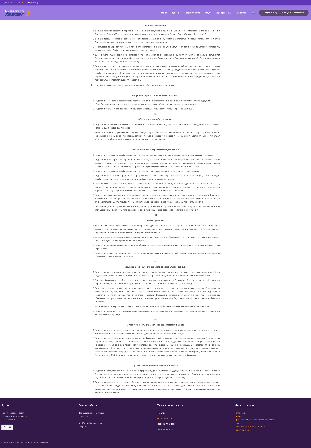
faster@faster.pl (32, 2)
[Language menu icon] (254, 13)
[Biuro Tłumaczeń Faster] (17, 12)
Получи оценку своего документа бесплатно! (284, 13)
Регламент (240, 413)
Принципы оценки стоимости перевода (254, 419)
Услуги (238, 423)
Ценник (238, 416)
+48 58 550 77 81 (13, 2)
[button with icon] (4, 427)
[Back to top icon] (299, 443)
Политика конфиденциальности (250, 426)
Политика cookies (243, 430)
